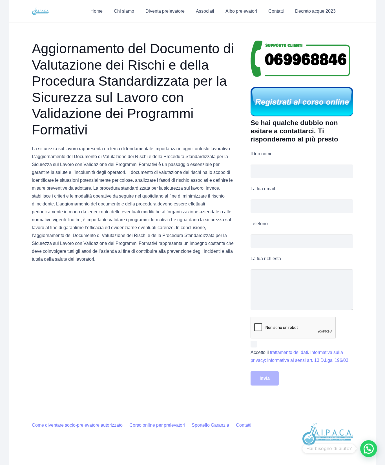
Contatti (243, 425)
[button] (138, 11)
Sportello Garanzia (210, 425)
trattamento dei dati (289, 352)
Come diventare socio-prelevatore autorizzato (77, 425)
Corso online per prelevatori (157, 425)
